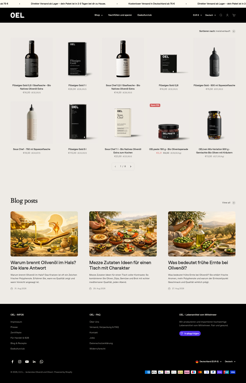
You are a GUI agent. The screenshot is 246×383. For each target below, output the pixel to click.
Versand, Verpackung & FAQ (104, 327)
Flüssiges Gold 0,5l (168, 85)
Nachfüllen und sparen (120, 15)
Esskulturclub (145, 15)
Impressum (16, 322)
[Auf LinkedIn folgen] (34, 362)
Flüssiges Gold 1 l (77, 85)
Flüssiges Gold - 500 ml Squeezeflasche (214, 85)
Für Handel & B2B (20, 338)
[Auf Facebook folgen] (12, 362)
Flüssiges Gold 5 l (77, 149)
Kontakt (94, 332)
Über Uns (94, 322)
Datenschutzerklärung (101, 343)
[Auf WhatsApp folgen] (41, 362)
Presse (14, 327)
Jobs (92, 338)
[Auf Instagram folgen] (20, 362)
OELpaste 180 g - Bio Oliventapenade (168, 149)
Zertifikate (16, 332)
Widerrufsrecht (97, 349)
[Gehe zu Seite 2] (130, 166)
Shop (97, 15)
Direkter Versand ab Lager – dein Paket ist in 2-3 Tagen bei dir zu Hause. (44, 4)
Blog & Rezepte (19, 343)
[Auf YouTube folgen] (27, 362)
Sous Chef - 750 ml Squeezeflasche (31, 149)
